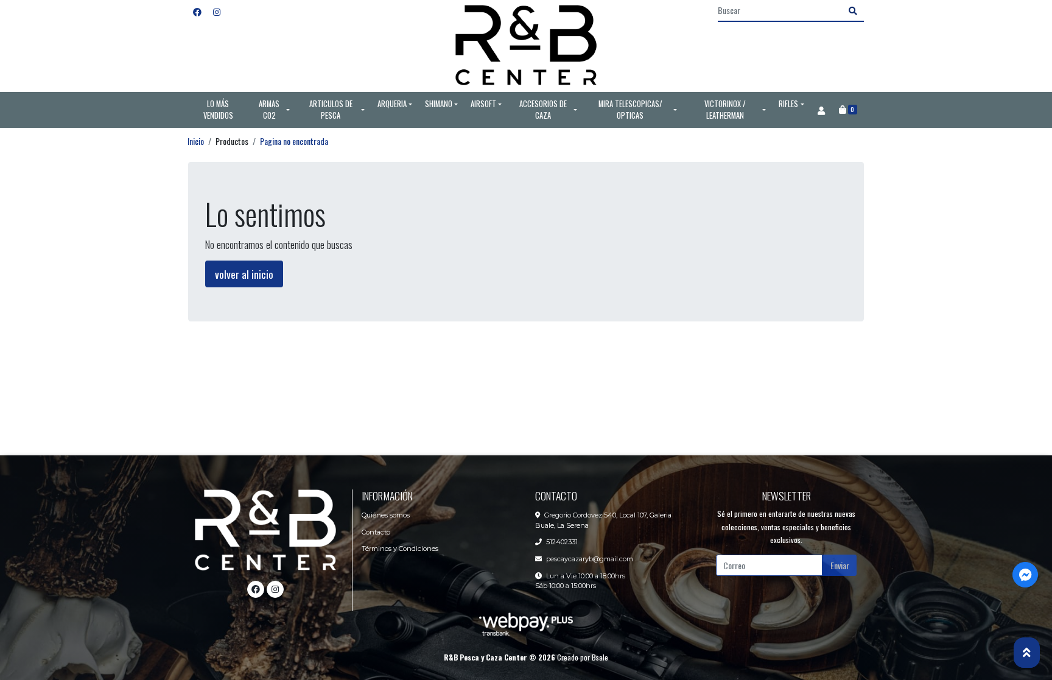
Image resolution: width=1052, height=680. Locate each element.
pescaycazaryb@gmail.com (589, 559)
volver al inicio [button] (244, 274)
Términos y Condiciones (400, 548)
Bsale (600, 657)
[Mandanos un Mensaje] (1025, 574)
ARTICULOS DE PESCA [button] (330, 109)
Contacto (376, 532)
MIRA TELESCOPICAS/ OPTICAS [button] (630, 109)
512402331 (562, 542)
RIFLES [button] (788, 104)
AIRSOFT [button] (483, 104)
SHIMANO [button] (438, 104)
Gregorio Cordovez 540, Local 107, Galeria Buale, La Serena (603, 520)
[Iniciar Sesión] (821, 110)
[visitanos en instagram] (216, 11)
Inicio (196, 141)
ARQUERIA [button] (392, 104)
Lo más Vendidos (218, 109)
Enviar (839, 565)
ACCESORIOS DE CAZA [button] (543, 109)
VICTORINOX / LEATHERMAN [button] (725, 109)
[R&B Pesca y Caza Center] (526, 46)
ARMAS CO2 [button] (269, 109)
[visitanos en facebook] (197, 11)
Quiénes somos (386, 515)
